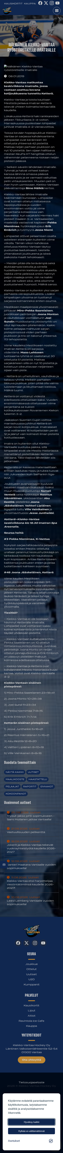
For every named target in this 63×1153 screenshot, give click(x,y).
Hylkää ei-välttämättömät (31, 1131)
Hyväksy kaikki (31, 1122)
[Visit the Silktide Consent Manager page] (51, 1141)
